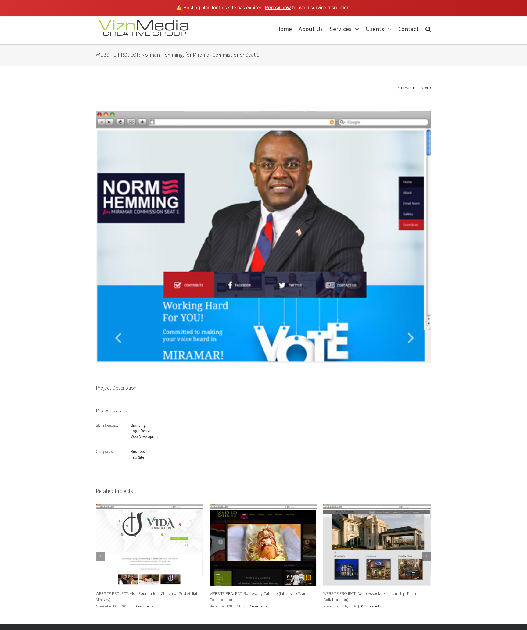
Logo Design (141, 430)
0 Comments (143, 606)
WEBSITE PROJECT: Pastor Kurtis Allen (355, 593)
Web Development (146, 436)
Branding (138, 425)
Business (138, 451)
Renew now (278, 7)
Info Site (137, 457)
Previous (408, 88)
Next (424, 88)
